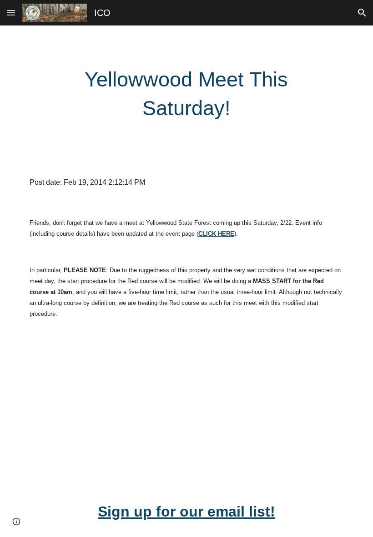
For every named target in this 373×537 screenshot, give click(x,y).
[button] (11, 12)
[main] (186, 94)
